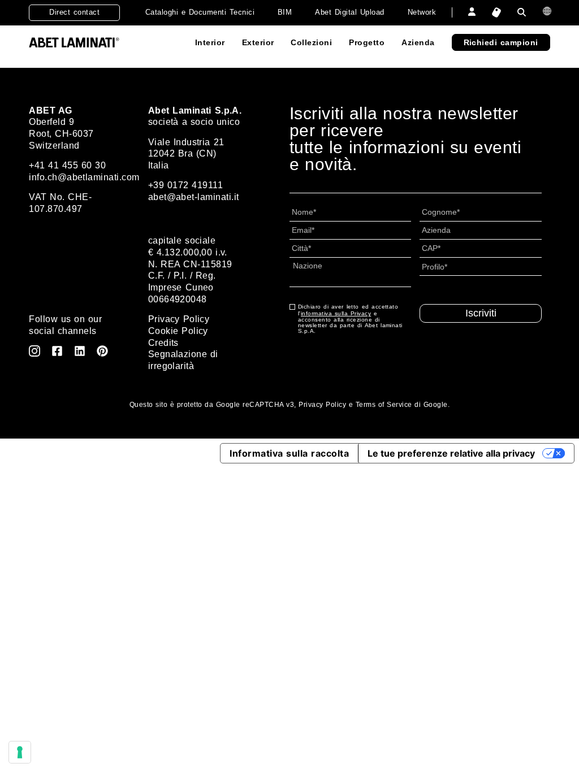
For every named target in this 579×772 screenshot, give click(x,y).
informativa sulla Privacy (336, 313)
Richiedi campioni (501, 42)
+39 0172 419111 (185, 185)
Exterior (258, 42)
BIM (285, 12)
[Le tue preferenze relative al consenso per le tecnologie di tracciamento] (20, 752)
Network (422, 12)
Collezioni (311, 42)
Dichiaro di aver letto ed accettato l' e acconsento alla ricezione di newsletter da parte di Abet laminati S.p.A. (350, 319)
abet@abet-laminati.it (193, 197)
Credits (163, 343)
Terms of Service (384, 405)
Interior (210, 42)
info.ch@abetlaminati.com (84, 177)
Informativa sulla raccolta (289, 453)
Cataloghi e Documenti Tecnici (199, 12)
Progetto (366, 42)
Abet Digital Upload (349, 12)
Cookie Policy (178, 331)
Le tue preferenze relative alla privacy (451, 453)
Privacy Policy (179, 319)
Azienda (417, 42)
